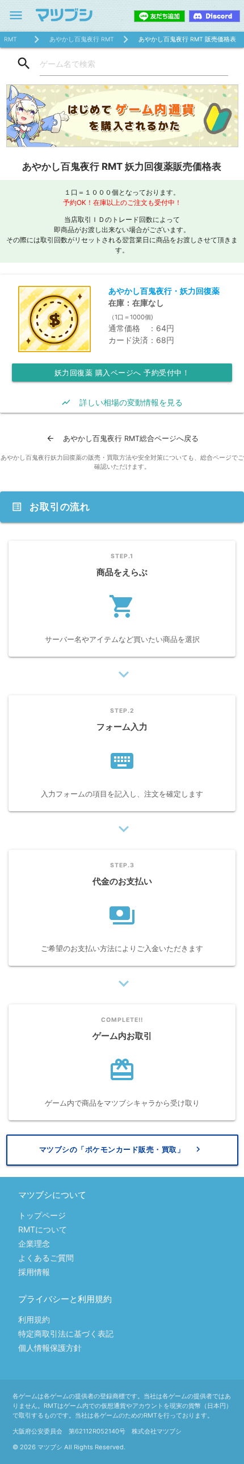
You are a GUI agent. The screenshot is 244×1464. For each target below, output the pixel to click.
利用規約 (34, 1319)
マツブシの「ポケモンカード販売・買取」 (121, 1149)
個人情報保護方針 (50, 1347)
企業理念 (34, 1243)
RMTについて (42, 1229)
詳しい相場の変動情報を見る (122, 402)
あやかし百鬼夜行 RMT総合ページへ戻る (122, 438)
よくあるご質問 (46, 1257)
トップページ (42, 1215)
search (24, 63)
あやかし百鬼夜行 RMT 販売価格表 (187, 39)
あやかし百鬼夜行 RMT (81, 39)
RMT (10, 39)
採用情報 (34, 1272)
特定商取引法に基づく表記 (65, 1333)
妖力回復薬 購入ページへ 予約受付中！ (122, 372)
